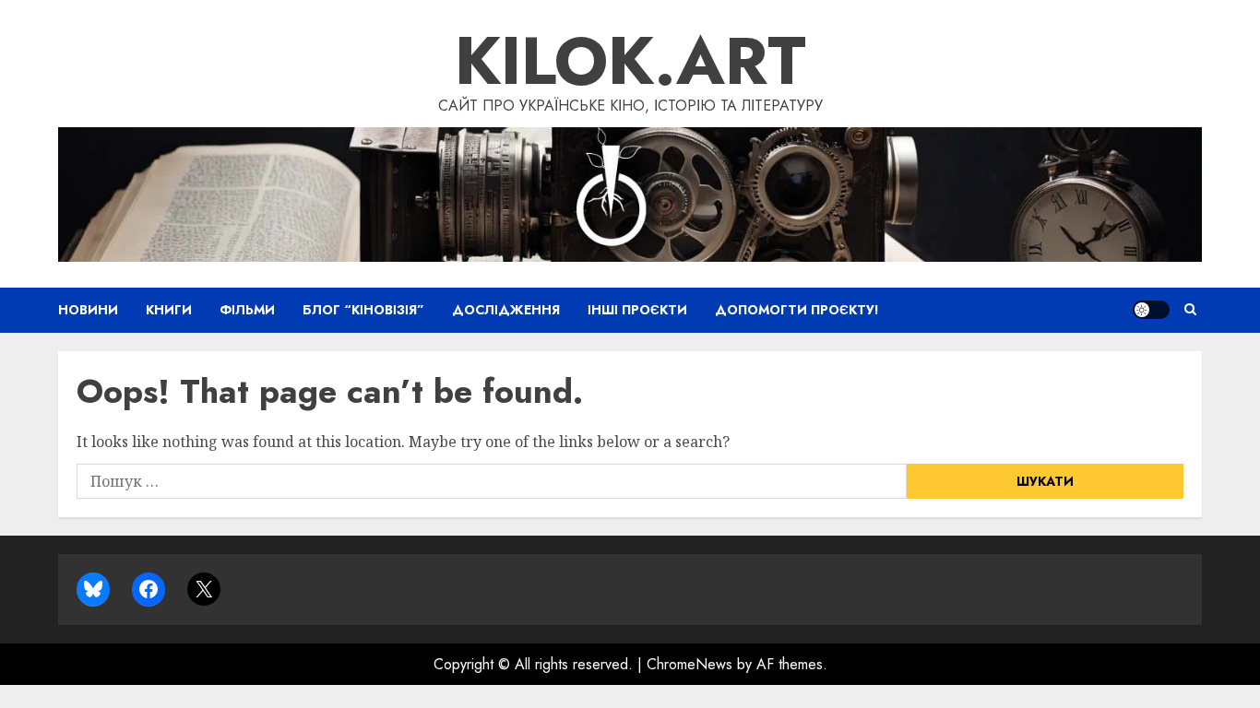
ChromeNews (689, 664)
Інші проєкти (637, 310)
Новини (88, 310)
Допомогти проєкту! (797, 310)
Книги (169, 310)
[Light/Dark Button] (1151, 310)
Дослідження (506, 310)
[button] (1190, 309)
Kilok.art (630, 61)
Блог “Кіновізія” (363, 310)
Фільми (247, 310)
